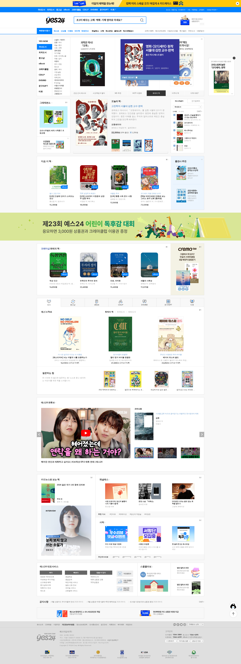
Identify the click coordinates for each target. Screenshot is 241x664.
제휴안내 (112, 625)
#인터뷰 (113, 514)
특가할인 (182, 31)
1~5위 (175, 111)
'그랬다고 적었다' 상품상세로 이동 (187, 140)
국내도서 (43, 47)
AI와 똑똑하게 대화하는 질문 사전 (111, 390)
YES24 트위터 (181, 624)
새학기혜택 (149, 31)
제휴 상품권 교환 (97, 580)
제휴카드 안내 (45, 588)
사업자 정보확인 (112, 640)
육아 (60, 69)
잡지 (60, 59)
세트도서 (132, 311)
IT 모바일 (57, 83)
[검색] (142, 20)
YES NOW (43, 41)
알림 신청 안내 (70, 585)
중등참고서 (58, 91)
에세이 (62, 40)
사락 (102, 31)
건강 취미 (57, 75)
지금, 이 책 (46, 161)
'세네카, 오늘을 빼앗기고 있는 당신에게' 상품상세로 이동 (187, 117)
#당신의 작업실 (135, 514)
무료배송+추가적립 (47, 580)
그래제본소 (45, 103)
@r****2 (147, 557)
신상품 (63, 31)
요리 (55, 69)
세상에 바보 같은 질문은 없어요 (162, 390)
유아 (55, 64)
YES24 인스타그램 (184, 624)
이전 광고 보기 (201, 24)
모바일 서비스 (70, 588)
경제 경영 (57, 51)
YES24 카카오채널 (174, 624)
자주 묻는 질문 (184, 641)
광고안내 (104, 625)
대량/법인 (200, 31)
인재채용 (48, 625)
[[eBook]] (59, 264)
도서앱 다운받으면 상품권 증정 (146, 602)
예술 (55, 45)
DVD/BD (42, 80)
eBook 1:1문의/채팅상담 (192, 637)
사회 (55, 48)
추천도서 (191, 31)
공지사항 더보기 (201, 602)
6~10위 (181, 111)
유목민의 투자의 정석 (88, 281)
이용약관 (57, 625)
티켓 (41, 91)
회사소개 (40, 625)
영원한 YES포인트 (47, 577)
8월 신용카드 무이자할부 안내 (67, 602)
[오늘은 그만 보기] (233, 59)
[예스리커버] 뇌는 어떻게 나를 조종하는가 (70, 357)
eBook (42, 63)
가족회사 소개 (195, 624)
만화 (55, 56)
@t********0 (126, 557)
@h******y (157, 557)
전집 (60, 64)
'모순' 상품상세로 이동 (187, 148)
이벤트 (70, 31)
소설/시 (56, 40)
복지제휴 (121, 625)
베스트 (56, 31)
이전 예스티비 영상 (39, 434)
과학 (60, 48)
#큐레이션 (123, 514)
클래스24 (117, 31)
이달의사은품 (172, 31)
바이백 (77, 31)
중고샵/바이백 (45, 585)
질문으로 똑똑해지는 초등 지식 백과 (138, 390)
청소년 (56, 67)
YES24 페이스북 (178, 624)
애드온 (42, 591)
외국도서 (43, 52)
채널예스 (104, 479)
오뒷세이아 (116, 124)
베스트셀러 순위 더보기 (199, 111)
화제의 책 (50, 248)
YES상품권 (95, 582)
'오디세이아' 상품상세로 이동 (187, 125)
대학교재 (57, 78)
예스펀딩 (109, 31)
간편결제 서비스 (71, 591)
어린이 (56, 61)
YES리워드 (125, 581)
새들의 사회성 (146, 281)
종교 (60, 45)
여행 (55, 59)
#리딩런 (147, 514)
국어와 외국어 (59, 80)
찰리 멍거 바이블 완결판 (120, 357)
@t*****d (116, 557)
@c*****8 (137, 557)
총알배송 (68, 577)
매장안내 (84, 31)
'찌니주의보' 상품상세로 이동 (187, 132)
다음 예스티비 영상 (201, 434)
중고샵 (42, 58)
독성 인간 (53, 281)
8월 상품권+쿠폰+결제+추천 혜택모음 (106, 602)
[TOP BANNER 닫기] (237, 3)
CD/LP (42, 75)
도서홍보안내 (94, 625)
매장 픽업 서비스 (71, 582)
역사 (60, 42)
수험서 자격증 (59, 86)
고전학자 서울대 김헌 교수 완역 (127, 106)
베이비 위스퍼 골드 (171, 357)
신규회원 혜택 (45, 582)
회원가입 (174, 10)
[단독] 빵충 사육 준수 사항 (121, 196)
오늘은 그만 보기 (128, 77)
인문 (55, 42)
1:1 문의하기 (171, 641)
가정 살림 (57, 72)
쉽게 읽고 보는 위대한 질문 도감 (188, 390)
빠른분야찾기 (44, 31)
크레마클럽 (44, 69)
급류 (157, 418)
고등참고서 (58, 94)
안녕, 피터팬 (115, 281)
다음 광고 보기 (203, 24)
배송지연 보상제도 (125, 589)
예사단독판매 (160, 31)
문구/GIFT (43, 86)
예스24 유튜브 (48, 402)
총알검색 (68, 580)
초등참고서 (58, 88)
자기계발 (57, 53)
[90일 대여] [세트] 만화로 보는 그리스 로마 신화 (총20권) (153, 197)
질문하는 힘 (48, 373)
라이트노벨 (62, 56)
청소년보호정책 (81, 625)
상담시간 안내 (197, 641)
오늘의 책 (116, 101)
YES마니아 (95, 577)
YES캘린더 (125, 574)
